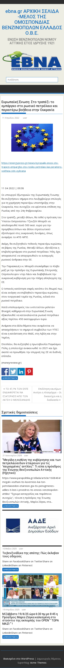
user (25, 117)
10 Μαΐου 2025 (10, 548)
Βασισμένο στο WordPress (18, 658)
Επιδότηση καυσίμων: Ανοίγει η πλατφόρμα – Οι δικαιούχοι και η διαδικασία (47, 394)
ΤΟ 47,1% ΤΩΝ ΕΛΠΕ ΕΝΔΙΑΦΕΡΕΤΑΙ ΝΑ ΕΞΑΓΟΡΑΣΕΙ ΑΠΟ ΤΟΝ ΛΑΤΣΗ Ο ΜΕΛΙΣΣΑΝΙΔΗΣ (16, 394)
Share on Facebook (5, 371)
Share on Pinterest (29, 371)
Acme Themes (38, 662)
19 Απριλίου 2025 (11, 609)
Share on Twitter (13, 371)
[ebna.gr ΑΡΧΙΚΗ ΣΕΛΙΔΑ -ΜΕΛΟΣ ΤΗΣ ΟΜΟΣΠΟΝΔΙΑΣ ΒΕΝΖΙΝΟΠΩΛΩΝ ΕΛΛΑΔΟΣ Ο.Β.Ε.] (4, 89)
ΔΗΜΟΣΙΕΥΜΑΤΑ (9, 378)
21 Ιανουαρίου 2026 (12, 455)
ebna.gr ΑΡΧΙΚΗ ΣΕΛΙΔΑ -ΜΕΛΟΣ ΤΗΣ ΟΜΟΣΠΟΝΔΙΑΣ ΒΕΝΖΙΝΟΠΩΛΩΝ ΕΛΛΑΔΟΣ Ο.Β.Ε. (32, 22)
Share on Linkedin (21, 371)
